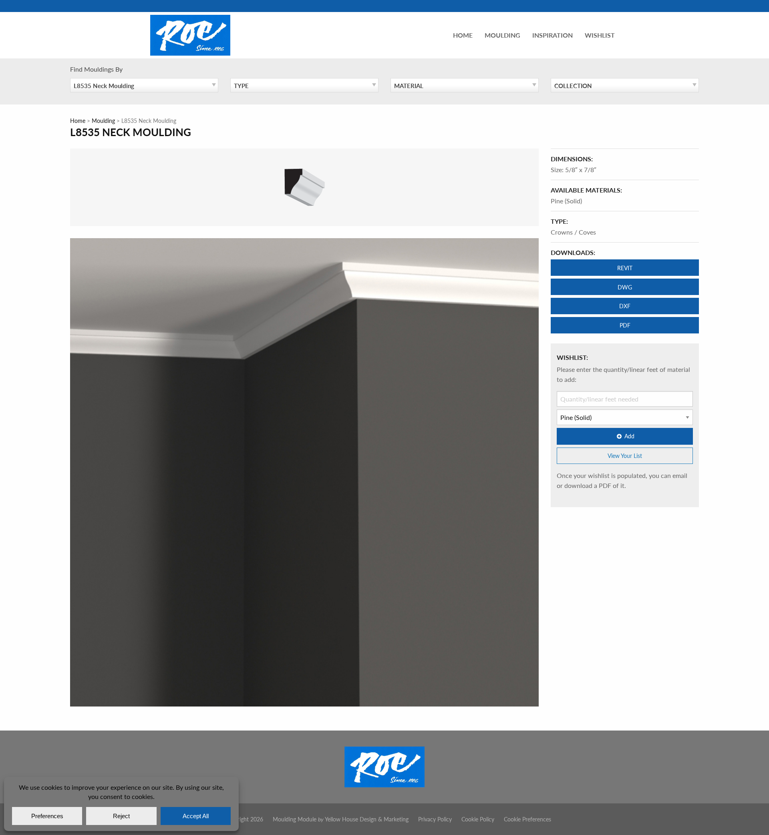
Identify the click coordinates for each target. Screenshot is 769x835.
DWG (625, 287)
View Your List (625, 456)
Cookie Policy (477, 819)
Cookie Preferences (527, 819)
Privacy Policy (435, 819)
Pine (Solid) (566, 200)
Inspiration (552, 35)
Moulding (502, 35)
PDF (625, 325)
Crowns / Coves (573, 232)
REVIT (624, 268)
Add (629, 436)
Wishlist (600, 35)
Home (463, 35)
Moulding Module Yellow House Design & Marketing (341, 819)
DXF (624, 306)
